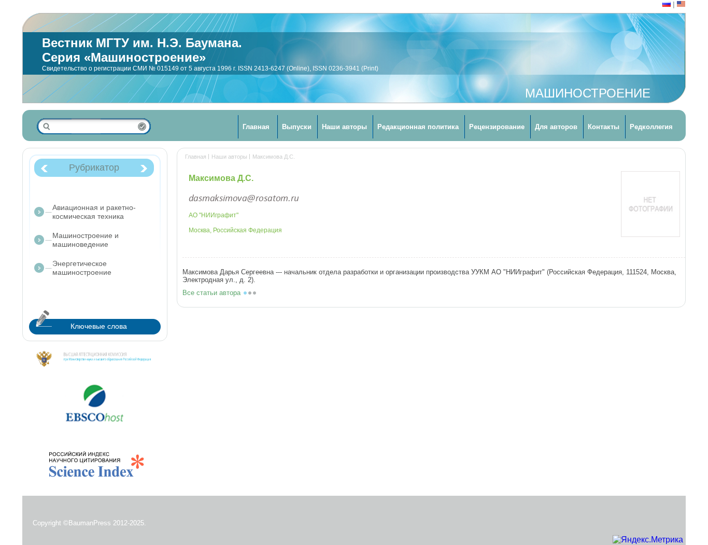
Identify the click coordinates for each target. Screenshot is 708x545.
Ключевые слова (98, 326)
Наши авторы (344, 127)
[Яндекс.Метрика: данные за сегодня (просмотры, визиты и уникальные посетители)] (648, 539)
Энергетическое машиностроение (81, 267)
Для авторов (556, 127)
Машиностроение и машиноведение (85, 239)
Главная (256, 127)
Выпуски (296, 127)
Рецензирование (497, 127)
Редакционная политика (418, 127)
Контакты (603, 127)
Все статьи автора (211, 293)
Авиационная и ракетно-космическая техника (94, 211)
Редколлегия (651, 127)
